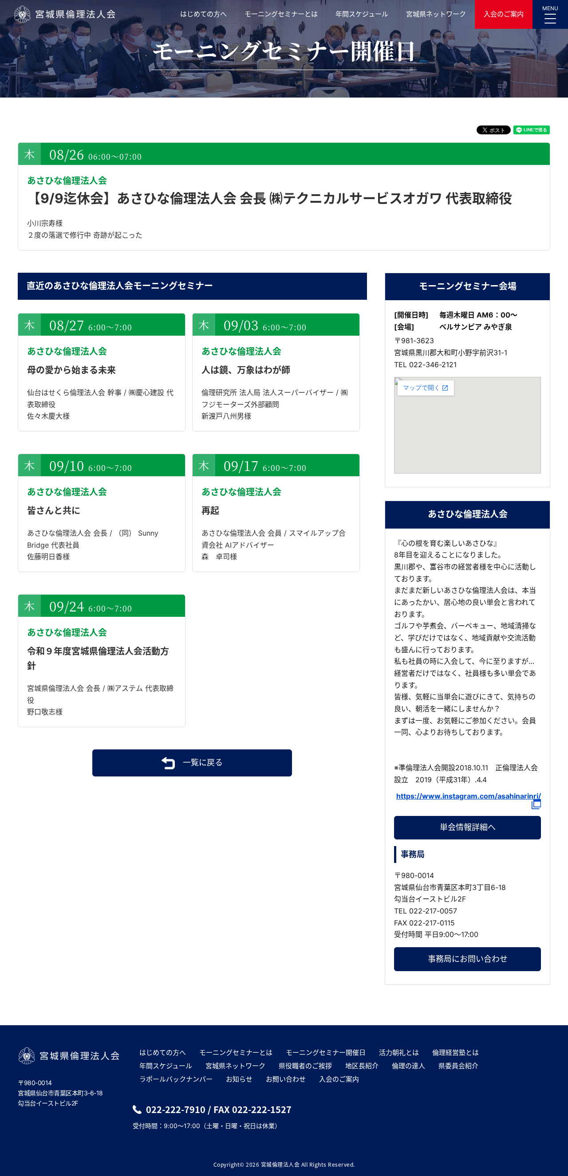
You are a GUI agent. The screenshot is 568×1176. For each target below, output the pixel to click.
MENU (550, 8)
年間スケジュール (361, 14)
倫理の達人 (408, 1066)
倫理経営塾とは (455, 1052)
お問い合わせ (286, 1079)
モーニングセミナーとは (281, 14)
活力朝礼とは (399, 1052)
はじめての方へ (203, 14)
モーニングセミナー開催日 (326, 1052)
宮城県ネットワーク (436, 14)
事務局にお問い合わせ (468, 959)
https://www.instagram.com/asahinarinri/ (468, 796)
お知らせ (239, 1079)
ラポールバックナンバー (176, 1079)
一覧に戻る (203, 762)
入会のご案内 (504, 14)
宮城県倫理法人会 (64, 14)
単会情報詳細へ (468, 827)
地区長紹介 (362, 1066)
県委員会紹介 (458, 1066)
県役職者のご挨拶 (305, 1066)
